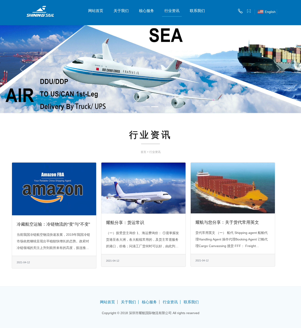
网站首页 (95, 11)
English (270, 12)
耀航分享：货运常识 (125, 222)
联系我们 (197, 11)
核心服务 (146, 11)
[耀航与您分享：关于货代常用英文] (233, 187)
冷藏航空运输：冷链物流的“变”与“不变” (53, 224)
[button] (22, 69)
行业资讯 (171, 11)
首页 (143, 152)
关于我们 (121, 11)
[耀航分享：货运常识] (143, 188)
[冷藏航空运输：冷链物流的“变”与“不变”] (54, 189)
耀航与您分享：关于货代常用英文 (227, 222)
